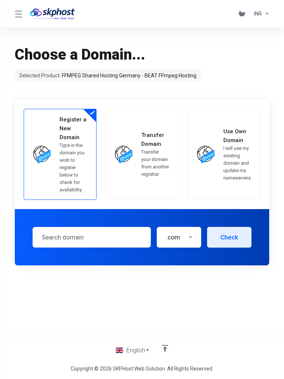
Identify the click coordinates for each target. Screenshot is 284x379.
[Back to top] (165, 348)
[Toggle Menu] (18, 13)
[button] (179, 237)
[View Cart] (243, 13)
